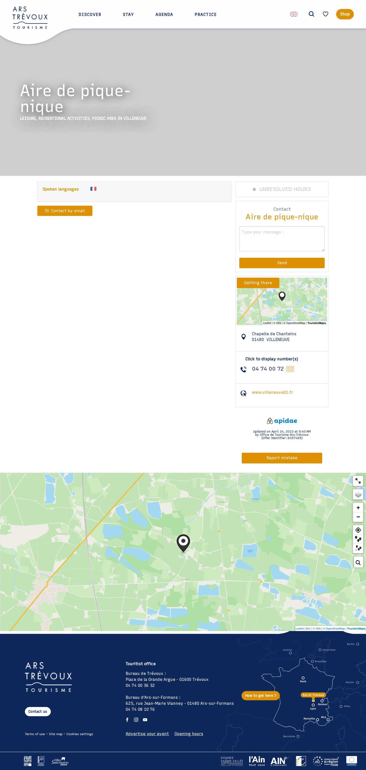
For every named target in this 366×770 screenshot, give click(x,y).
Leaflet (300, 628)
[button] (311, 14)
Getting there (258, 282)
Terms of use (35, 734)
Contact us (37, 711)
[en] (294, 14)
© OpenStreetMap (334, 628)
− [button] (358, 516)
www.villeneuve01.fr (272, 392)
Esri (308, 628)
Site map (55, 734)
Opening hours (189, 733)
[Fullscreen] (358, 480)
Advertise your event (147, 733)
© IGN (317, 628)
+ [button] (358, 508)
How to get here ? (260, 695)
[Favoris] (326, 14)
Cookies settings (79, 734)
